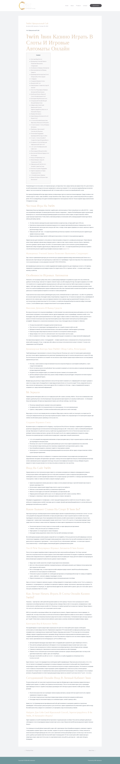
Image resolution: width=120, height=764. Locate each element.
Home (66, 5)
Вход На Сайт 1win (36, 83)
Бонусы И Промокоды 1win (38, 157)
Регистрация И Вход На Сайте (39, 151)
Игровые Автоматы (36, 113)
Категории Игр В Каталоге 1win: (39, 98)
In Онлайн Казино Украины (38, 175)
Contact (85, 5)
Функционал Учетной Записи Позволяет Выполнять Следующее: (38, 63)
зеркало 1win (66, 248)
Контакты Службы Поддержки (39, 168)
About (72, 5)
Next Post (92, 750)
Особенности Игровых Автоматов (40, 68)
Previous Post (28, 750)
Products (78, 5)
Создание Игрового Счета (38, 81)
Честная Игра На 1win (36, 59)
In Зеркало (34, 78)
